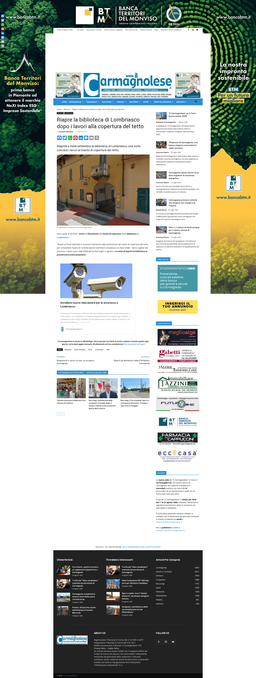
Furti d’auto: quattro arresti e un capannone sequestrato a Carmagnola (85, 569)
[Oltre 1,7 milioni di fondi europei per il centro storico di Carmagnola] (161, 229)
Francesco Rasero (162, 152)
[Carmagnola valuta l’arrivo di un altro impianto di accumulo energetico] (161, 175)
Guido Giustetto (79, 350)
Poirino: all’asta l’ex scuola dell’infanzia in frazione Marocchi (84, 610)
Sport (146, 102)
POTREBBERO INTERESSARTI (71, 373)
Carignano (91, 102)
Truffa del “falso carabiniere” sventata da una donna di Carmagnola (85, 583)
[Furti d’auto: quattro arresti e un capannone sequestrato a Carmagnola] (63, 570)
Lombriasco (68, 113)
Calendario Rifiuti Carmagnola (171, 30)
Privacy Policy (100, 648)
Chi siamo (80, 30)
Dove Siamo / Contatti (94, 30)
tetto (108, 350)
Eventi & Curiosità (162, 102)
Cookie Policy (113, 648)
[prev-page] (58, 413)
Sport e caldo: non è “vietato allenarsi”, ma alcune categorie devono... (135, 596)
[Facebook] (188, 30)
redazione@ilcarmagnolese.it (169, 522)
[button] (196, 102)
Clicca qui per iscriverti (134, 344)
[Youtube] (197, 30)
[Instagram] (193, 30)
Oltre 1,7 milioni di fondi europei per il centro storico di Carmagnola (184, 230)
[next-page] (62, 413)
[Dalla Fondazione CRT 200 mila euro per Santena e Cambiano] (113, 584)
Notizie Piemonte (146, 30)
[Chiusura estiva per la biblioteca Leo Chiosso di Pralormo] (71, 388)
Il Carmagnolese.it (70, 675)
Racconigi (107, 102)
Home (64, 102)
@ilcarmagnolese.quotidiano (141, 547)
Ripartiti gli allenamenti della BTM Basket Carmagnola (132, 362)
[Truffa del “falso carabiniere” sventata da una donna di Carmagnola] (63, 583)
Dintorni (133, 102)
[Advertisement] (128, 51)
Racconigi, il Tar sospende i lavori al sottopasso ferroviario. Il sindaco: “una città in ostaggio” (135, 403)
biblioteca (68, 350)
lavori (90, 350)
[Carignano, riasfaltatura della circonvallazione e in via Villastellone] (113, 610)
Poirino (120, 102)
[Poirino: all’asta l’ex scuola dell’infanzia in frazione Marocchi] (63, 610)
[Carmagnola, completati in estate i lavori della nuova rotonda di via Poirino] (63, 597)
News (156, 30)
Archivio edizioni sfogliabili (113, 30)
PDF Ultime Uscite (131, 30)
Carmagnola (75, 102)
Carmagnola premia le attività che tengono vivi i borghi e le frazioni (183, 203)
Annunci (180, 102)
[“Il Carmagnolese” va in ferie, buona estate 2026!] (161, 115)
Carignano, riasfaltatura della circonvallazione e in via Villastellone (135, 609)
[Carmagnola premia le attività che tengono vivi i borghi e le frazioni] (161, 202)
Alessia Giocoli (161, 210)
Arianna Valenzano (66, 132)
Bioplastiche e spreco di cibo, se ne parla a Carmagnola (75, 362)
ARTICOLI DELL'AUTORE (97, 373)
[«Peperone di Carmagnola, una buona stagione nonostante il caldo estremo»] (161, 145)
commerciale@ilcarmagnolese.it (170, 530)
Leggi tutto (85, 322)
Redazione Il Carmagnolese (166, 122)
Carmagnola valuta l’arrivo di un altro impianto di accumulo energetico (184, 175)
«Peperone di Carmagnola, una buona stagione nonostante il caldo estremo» (183, 145)
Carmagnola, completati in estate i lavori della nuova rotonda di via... (83, 596)
